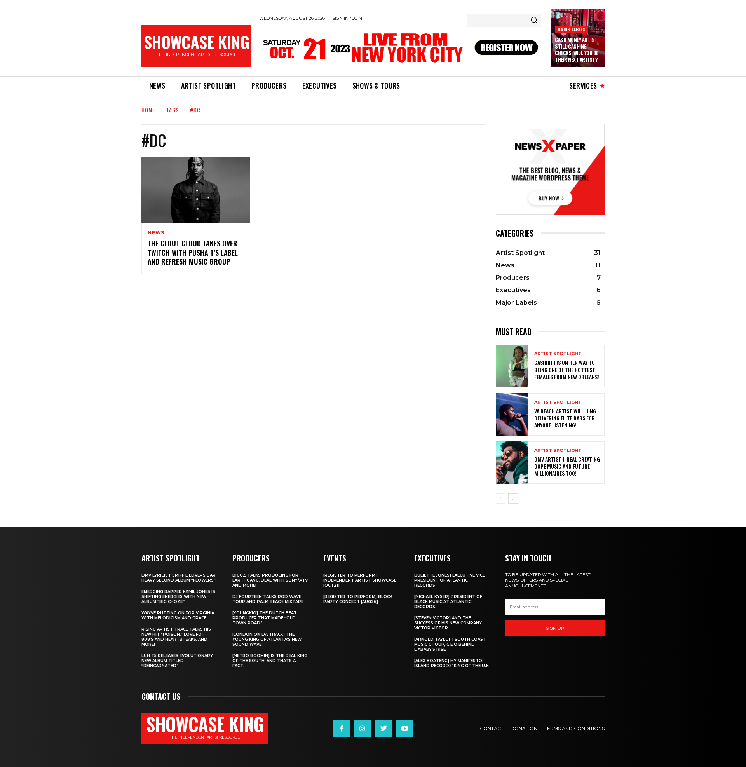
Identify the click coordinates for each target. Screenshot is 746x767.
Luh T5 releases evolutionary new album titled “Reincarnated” (177, 660)
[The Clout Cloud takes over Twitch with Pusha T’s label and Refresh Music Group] (195, 190)
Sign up (555, 628)
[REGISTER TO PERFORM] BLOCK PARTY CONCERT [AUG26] (357, 599)
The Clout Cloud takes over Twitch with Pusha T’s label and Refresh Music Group (193, 252)
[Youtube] (404, 728)
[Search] (533, 20)
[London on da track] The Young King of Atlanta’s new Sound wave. (267, 639)
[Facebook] (341, 728)
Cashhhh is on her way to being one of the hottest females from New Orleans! (566, 369)
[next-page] (513, 498)
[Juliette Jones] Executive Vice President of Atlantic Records (449, 580)
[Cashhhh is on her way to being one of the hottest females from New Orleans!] (512, 366)
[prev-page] (500, 498)
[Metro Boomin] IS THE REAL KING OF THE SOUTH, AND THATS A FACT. (269, 660)
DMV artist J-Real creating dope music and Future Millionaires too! (567, 466)
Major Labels (571, 29)
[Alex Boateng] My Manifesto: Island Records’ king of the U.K (451, 663)
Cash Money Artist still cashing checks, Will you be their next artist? (576, 49)
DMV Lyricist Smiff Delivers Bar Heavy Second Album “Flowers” (178, 578)
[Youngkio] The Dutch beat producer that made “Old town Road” (264, 618)
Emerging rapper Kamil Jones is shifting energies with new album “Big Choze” (178, 596)
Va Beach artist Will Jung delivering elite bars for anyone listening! (565, 418)
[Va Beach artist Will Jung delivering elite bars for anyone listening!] (512, 414)
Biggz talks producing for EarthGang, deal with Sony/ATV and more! (270, 580)
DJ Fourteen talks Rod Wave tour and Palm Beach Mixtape (267, 599)
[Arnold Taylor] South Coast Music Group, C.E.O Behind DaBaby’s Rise (450, 644)
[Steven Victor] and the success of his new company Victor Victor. (448, 623)
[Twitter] (383, 728)
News (156, 232)
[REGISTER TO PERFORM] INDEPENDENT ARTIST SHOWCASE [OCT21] (359, 580)
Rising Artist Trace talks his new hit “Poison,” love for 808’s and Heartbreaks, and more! (176, 637)
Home (148, 110)
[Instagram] (362, 728)
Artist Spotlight (558, 354)
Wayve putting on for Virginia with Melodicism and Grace (177, 615)
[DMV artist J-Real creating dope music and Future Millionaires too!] (512, 462)
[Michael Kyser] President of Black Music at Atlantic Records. (448, 601)
